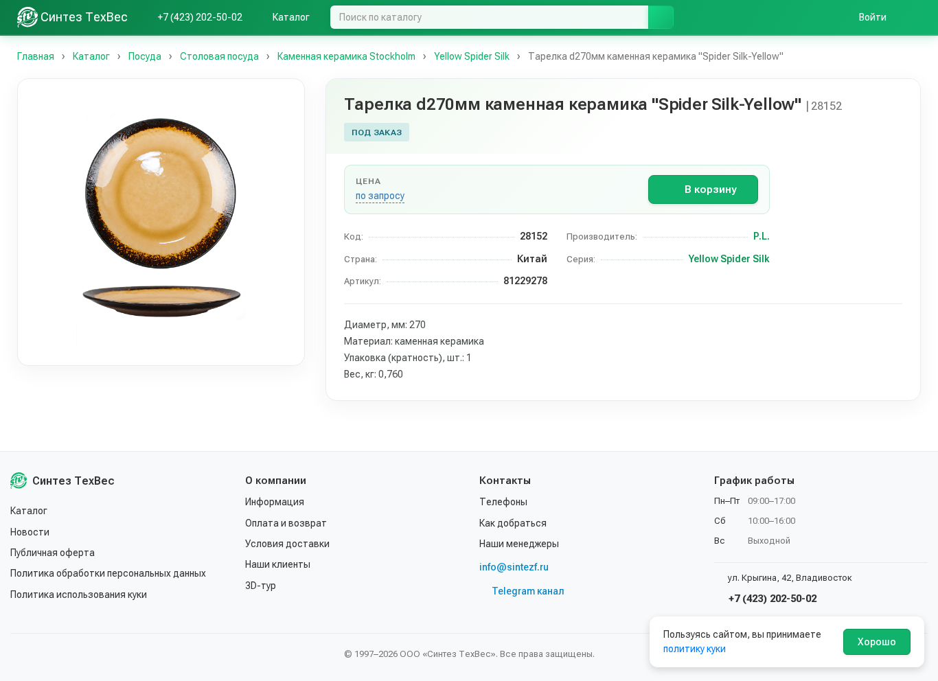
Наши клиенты (277, 564)
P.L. (761, 236)
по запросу (380, 195)
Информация (274, 501)
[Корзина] (914, 17)
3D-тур (260, 585)
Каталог (28, 510)
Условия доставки (287, 543)
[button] (161, 222)
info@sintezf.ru (514, 567)
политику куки (694, 648)
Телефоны (503, 501)
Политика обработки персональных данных (108, 573)
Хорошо (877, 641)
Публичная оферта (52, 552)
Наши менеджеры (519, 543)
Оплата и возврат (286, 523)
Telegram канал (528, 591)
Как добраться (513, 523)
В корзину (710, 189)
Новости (29, 532)
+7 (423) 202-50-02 (771, 598)
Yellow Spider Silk (729, 258)
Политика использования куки (78, 594)
